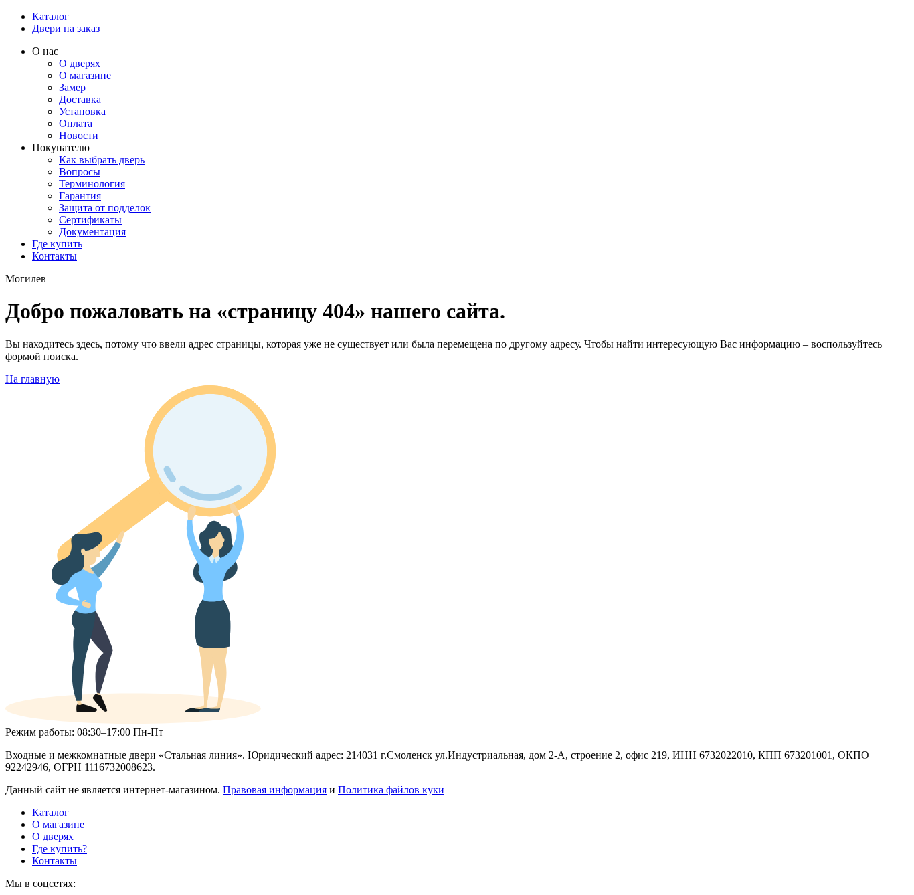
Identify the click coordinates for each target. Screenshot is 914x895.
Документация (92, 231)
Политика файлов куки (391, 789)
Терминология (92, 183)
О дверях (79, 63)
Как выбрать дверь (102, 159)
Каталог (50, 16)
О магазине (85, 75)
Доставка (80, 99)
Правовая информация (275, 789)
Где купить (57, 244)
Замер (72, 87)
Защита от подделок (105, 207)
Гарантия (80, 195)
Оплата (75, 123)
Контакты (54, 256)
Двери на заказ (66, 28)
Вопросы (79, 171)
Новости (78, 135)
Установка (82, 111)
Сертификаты (90, 219)
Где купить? (59, 848)
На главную (32, 379)
